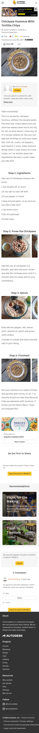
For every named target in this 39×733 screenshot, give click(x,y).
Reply (19, 598)
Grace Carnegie (10, 30)
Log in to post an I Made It (19, 473)
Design (5, 653)
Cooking (21, 30)
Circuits (5, 646)
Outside (5, 666)
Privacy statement (11, 721)
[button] (2, 3)
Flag (7, 593)
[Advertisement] (19, 11)
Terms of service (28, 718)
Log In (19, 563)
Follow (17, 90)
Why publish (7, 680)
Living (4, 662)
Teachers (5, 669)
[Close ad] (36, 9)
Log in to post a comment (19, 610)
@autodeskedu (12, 709)
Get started (6, 683)
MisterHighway (14, 579)
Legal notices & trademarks (15, 728)
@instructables (12, 704)
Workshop (6, 649)
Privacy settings (26, 721)
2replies (7, 602)
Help (4, 686)
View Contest (19, 442)
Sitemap (5, 690)
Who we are (7, 693)
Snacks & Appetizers (9, 32)
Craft (4, 656)
